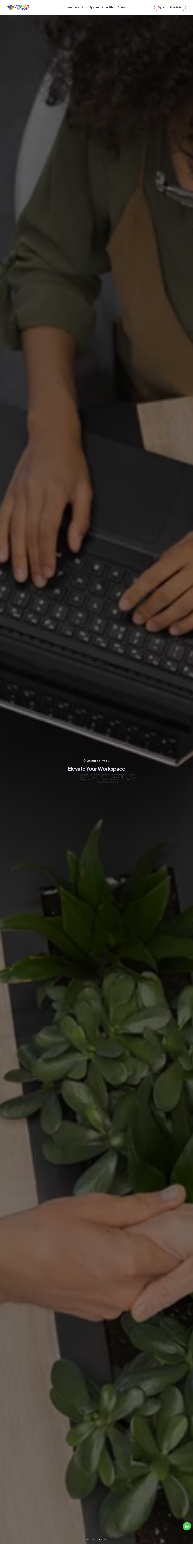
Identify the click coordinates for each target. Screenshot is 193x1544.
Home (68, 7)
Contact (122, 7)
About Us (81, 7)
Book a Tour (94, 794)
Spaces (94, 7)
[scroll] (187, 1389)
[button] (88, 1539)
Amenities (108, 7)
